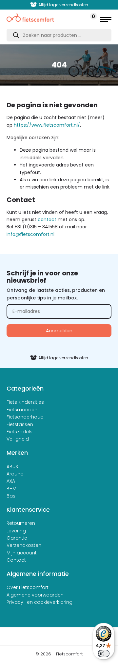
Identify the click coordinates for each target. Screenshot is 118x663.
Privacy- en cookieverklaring (39, 602)
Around (15, 474)
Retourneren (21, 523)
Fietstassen (20, 424)
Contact (16, 560)
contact (47, 219)
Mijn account (22, 552)
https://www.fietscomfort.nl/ (47, 125)
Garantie (17, 538)
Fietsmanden (22, 409)
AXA (11, 481)
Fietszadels (19, 431)
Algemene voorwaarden (35, 595)
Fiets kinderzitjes (25, 402)
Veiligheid (18, 439)
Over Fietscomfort (28, 587)
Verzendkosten (24, 545)
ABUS (12, 466)
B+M (11, 488)
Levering (16, 530)
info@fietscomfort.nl (30, 234)
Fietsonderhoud (25, 417)
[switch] (103, 653)
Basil (12, 496)
